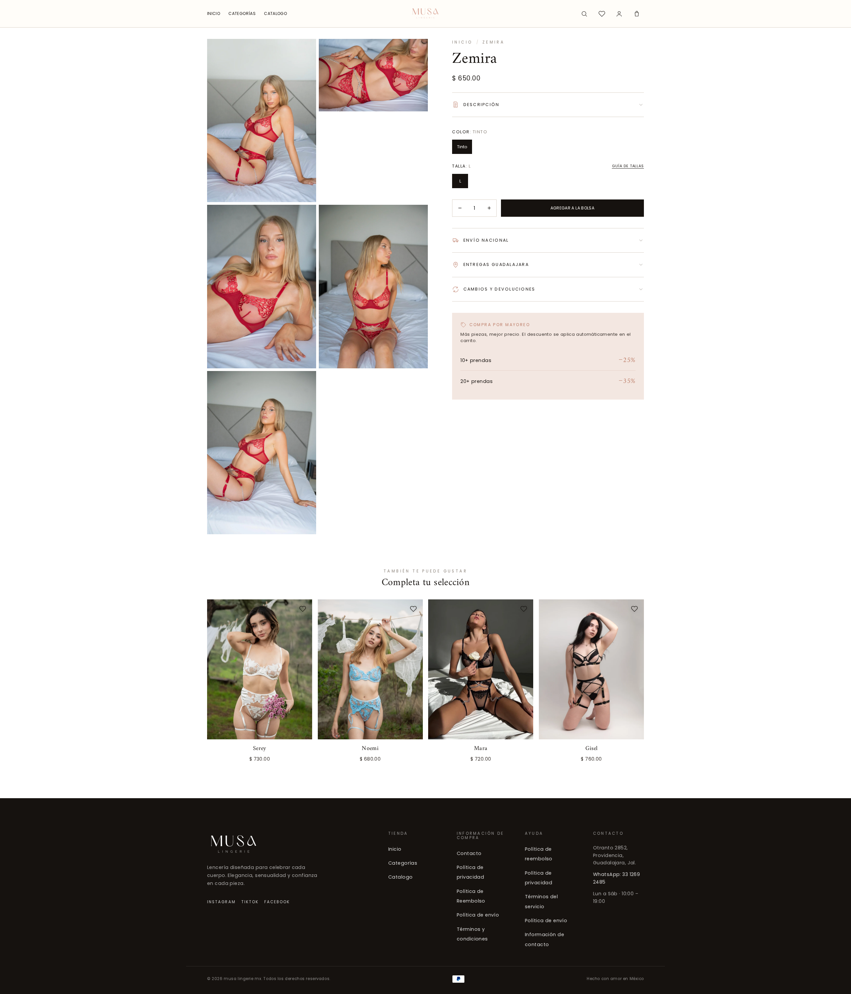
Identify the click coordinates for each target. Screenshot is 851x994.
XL (298, 756)
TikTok (250, 902)
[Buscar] (584, 13)
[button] (636, 13)
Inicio (462, 42)
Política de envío (478, 915)
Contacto (469, 853)
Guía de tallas (628, 166)
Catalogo (400, 877)
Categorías (402, 863)
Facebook (277, 902)
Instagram (221, 902)
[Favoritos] (601, 13)
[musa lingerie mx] (425, 13)
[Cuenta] (619, 13)
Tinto (462, 147)
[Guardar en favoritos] (302, 608)
